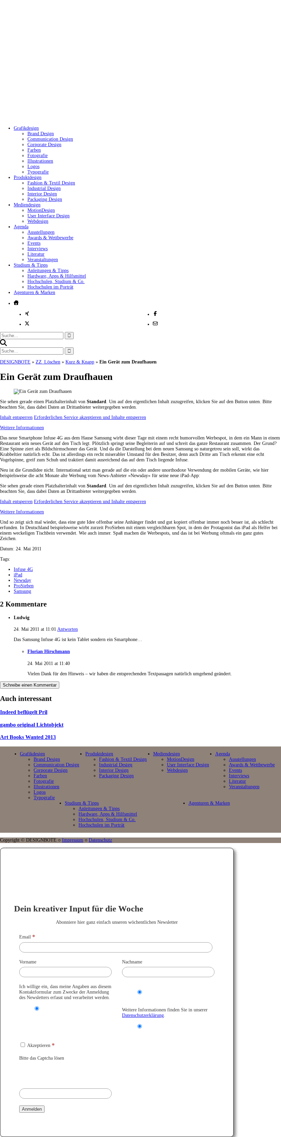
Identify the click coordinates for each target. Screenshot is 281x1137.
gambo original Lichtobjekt (31, 724)
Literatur (36, 254)
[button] (3, 344)
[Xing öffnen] (27, 313)
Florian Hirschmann (48, 651)
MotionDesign (41, 210)
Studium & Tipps (31, 265)
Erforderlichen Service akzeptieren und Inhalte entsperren (90, 417)
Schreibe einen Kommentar (30, 685)
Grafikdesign (26, 128)
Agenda (21, 226)
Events (33, 243)
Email (27, 937)
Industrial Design (44, 188)
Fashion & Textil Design (51, 183)
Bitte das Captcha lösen (41, 1058)
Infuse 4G (23, 569)
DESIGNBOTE (15, 362)
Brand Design (40, 133)
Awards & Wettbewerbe (50, 237)
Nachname (132, 961)
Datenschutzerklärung (143, 1015)
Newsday (22, 580)
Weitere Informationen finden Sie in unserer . (165, 1012)
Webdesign (37, 221)
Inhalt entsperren (16, 417)
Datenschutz (100, 840)
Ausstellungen (40, 232)
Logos (33, 166)
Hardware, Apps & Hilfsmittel (56, 276)
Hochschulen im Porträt (50, 287)
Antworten (67, 629)
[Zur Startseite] (113, 112)
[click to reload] (53, 1073)
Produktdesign (27, 177)
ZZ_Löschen (48, 362)
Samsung (22, 591)
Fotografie (37, 155)
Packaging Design (44, 199)
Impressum (72, 840)
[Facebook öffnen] (155, 313)
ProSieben (24, 585)
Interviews (37, 248)
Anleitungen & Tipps (48, 270)
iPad (18, 574)
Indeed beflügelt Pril (23, 712)
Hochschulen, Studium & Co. (56, 281)
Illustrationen (40, 161)
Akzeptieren (40, 1045)
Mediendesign (27, 204)
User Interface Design (48, 215)
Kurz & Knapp (79, 362)
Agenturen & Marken (34, 292)
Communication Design (50, 139)
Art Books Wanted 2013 (28, 737)
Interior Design (42, 193)
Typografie (38, 172)
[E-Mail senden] (155, 323)
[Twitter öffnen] (27, 323)
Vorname (27, 961)
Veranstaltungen (42, 259)
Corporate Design (44, 144)
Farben (34, 150)
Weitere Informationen (22, 427)
